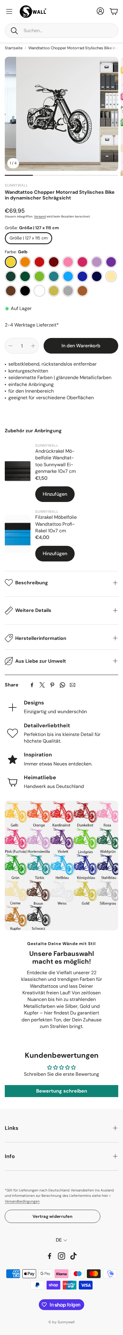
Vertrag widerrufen (53, 1216)
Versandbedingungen (22, 1201)
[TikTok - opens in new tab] (73, 1256)
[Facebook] (32, 685)
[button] (61, 31)
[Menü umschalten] (9, 11)
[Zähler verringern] (10, 345)
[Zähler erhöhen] (33, 345)
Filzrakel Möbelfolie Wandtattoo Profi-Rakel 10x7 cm (56, 524)
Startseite (13, 47)
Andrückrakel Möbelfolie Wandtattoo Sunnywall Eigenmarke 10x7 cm (55, 461)
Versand (40, 216)
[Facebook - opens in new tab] (49, 1256)
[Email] (72, 685)
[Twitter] (42, 685)
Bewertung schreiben (61, 1091)
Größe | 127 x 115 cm (28, 238)
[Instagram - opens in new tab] (61, 1256)
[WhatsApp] (62, 685)
